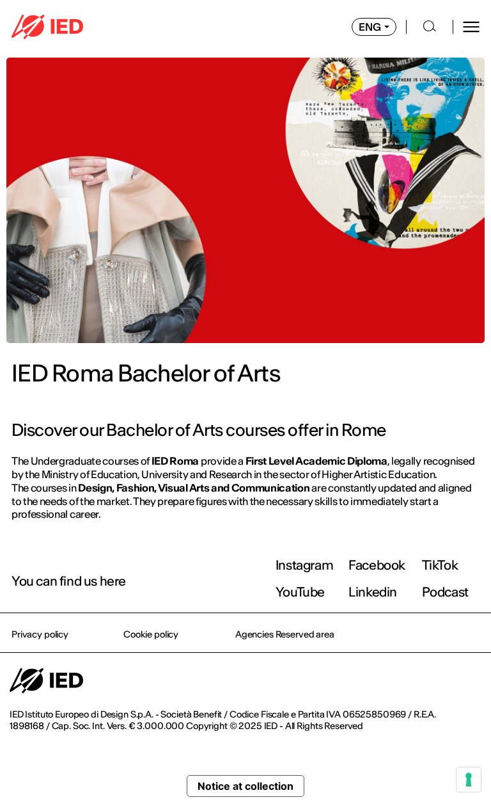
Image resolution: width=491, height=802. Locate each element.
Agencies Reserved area (284, 634)
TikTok (440, 565)
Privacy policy (40, 634)
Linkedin (372, 592)
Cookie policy (150, 634)
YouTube (300, 592)
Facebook (376, 565)
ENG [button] (370, 26)
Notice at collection (245, 786)
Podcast (445, 592)
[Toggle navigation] (471, 27)
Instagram (304, 565)
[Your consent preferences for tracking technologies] (468, 779)
